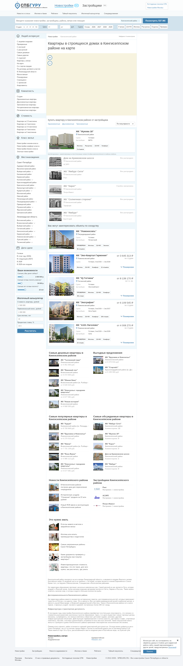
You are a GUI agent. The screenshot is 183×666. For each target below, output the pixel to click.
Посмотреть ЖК (155, 21)
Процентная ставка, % (25, 322)
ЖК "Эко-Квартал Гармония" (92, 255)
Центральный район (24, 213)
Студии (19, 96)
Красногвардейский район (26, 182)
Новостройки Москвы (155, 8)
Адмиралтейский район (25, 166)
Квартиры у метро (23, 61)
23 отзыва (80, 343)
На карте (20, 63)
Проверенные (22, 44)
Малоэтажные (22, 74)
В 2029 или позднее (24, 264)
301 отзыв (80, 296)
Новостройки (64, 5)
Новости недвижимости (58, 651)
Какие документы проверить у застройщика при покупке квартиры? (73, 556)
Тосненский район (23, 242)
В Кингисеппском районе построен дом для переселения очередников (74, 487)
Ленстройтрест (93, 287)
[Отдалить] (49, 63)
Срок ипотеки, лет (24, 315)
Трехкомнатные (82, 124)
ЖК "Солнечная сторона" (77, 199)
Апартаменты (22, 85)
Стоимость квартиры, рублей (28, 302)
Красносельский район (25, 185)
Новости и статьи (23, 13)
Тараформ (67, 206)
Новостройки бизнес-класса (27, 149)
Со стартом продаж (24, 66)
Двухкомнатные (68, 124)
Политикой (172, 647)
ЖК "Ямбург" (70, 212)
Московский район (24, 193)
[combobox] (125, 124)
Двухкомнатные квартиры (26, 102)
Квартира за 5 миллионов (26, 132)
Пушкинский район (24, 207)
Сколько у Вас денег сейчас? (28, 273)
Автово (50, 638)
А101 (90, 334)
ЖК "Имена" (66, 444)
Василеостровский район (26, 169)
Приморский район (24, 204)
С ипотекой (21, 47)
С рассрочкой (22, 50)
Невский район (22, 196)
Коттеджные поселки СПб (157, 4)
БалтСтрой (67, 219)
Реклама (18, 658)
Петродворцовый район (86, 234)
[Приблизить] (49, 57)
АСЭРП (66, 164)
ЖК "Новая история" (70, 402)
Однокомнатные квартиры (26, 99)
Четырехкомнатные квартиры (28, 107)
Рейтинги (54, 13)
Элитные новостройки (25, 152)
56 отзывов (81, 249)
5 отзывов (80, 149)
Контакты (28, 658)
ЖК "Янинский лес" (69, 370)
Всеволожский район (25, 223)
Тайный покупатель (69, 13)
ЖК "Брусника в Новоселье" (117, 357)
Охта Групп (92, 311)
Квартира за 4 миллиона (26, 129)
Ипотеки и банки (40, 13)
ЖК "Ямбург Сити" (73, 171)
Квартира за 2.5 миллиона (27, 121)
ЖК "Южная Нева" (69, 380)
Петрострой (92, 240)
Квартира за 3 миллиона (26, 124)
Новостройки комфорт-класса (28, 146)
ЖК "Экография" (85, 302)
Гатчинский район (84, 281)
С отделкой (21, 58)
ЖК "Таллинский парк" (71, 360)
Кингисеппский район (86, 134)
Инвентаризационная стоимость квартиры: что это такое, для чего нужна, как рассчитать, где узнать (74, 567)
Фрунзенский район (24, 210)
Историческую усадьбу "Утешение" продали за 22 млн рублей (73, 497)
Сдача (80, 27)
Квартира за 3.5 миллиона (27, 127)
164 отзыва (104, 316)
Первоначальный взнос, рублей (29, 309)
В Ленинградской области (26, 72)
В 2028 (19, 262)
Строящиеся (21, 80)
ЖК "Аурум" (66, 424)
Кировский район (23, 177)
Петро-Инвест (68, 192)
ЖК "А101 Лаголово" (87, 325)
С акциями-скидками (24, 41)
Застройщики (92, 5)
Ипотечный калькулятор (90, 13)
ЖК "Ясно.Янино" (68, 454)
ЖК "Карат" (69, 186)
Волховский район (24, 220)
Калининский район (24, 174)
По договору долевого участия (28, 69)
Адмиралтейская (98, 638)
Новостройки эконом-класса (27, 143)
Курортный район (23, 191)
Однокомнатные (54, 124)
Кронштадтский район (25, 188)
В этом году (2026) (24, 256)
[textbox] (53, 20)
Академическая (54, 640)
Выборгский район (24, 171)
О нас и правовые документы (47, 658)
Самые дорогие (23, 55)
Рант (65, 178)
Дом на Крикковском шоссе (78, 158)
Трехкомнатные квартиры (26, 105)
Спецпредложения (111, 13)
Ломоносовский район (86, 258)
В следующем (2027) (25, 259)
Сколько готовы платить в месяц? (29, 280)
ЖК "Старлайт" (111, 367)
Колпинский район (24, 180)
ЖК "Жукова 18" (85, 131)
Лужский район (22, 239)
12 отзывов (105, 267)
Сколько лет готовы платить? (28, 286)
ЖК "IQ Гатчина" (85, 278)
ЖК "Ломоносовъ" (86, 231)
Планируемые (22, 77)
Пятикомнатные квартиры (26, 110)
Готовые (20, 253)
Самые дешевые (23, 52)
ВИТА (90, 140)
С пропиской (21, 83)
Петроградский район (25, 199)
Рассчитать (30, 331)
